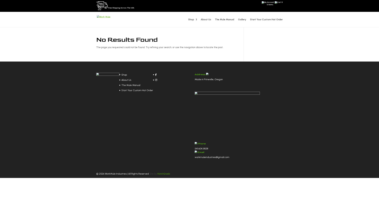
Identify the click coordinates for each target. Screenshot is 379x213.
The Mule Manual (224, 19)
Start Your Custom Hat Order (266, 19)
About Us (206, 19)
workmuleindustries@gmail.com (212, 157)
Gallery (242, 19)
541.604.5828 (201, 148)
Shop (191, 19)
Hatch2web (163, 173)
